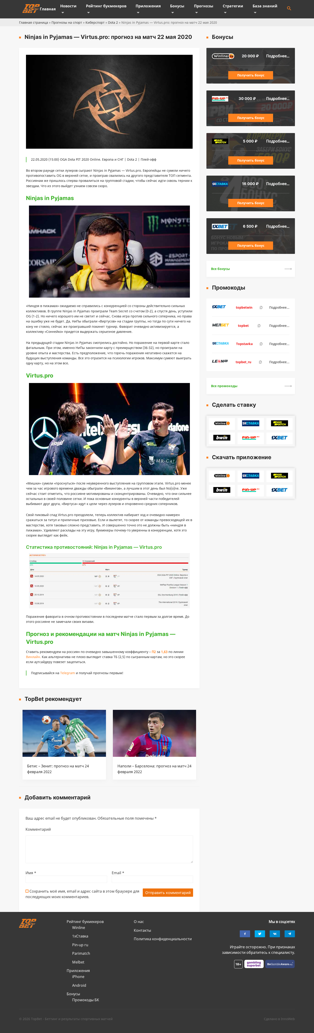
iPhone (78, 976)
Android (79, 985)
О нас (139, 921)
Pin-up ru (80, 944)
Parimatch (81, 953)
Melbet (78, 962)
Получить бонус (250, 75)
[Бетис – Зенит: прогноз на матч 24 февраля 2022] (64, 755)
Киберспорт (95, 22)
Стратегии (233, 6)
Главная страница (33, 22)
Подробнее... (277, 55)
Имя (31, 872)
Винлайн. (33, 657)
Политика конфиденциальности (163, 938)
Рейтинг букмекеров (106, 6)
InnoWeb (288, 1019)
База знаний (265, 6)
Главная (48, 9)
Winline (78, 927)
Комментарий (38, 829)
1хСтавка (80, 936)
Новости (68, 6)
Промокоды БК (85, 999)
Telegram (67, 673)
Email (118, 872)
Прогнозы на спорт (66, 22)
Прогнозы (203, 6)
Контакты (142, 930)
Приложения (148, 6)
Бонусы (177, 6)
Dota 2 (113, 22)
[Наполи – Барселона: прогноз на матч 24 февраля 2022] (154, 755)
